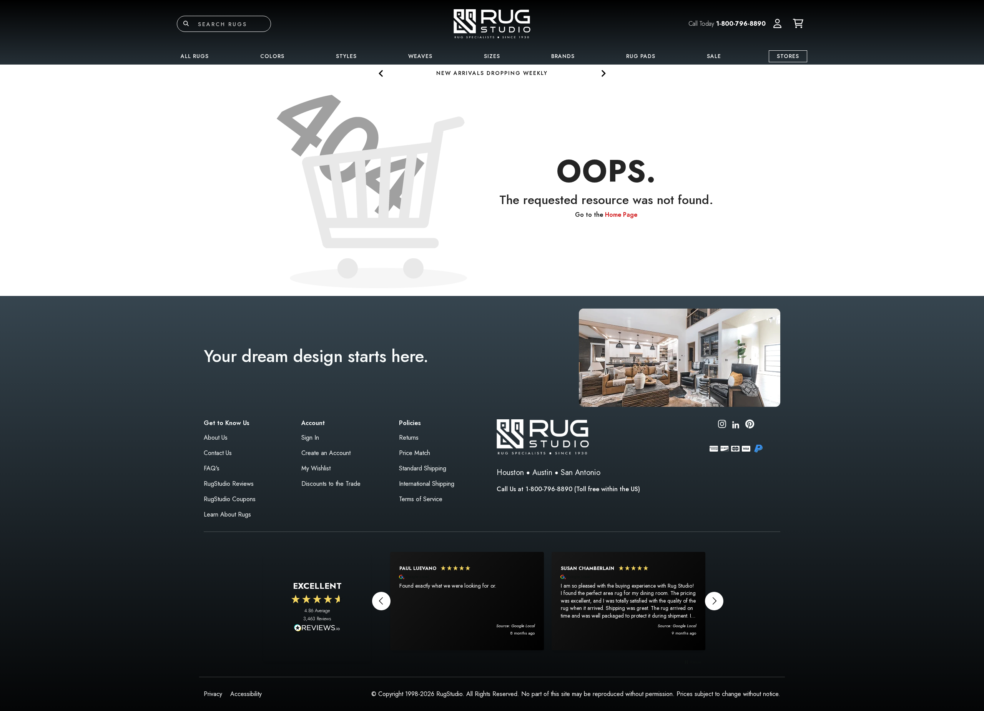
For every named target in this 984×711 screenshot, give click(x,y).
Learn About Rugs (227, 514)
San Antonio (580, 472)
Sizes (492, 56)
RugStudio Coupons (230, 499)
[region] (548, 601)
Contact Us (218, 453)
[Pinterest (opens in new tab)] (749, 425)
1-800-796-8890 (741, 23)
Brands (563, 56)
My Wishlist (316, 468)
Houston (510, 472)
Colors (272, 56)
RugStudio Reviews (229, 483)
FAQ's (211, 468)
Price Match (414, 453)
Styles (346, 56)
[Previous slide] (381, 73)
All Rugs (195, 56)
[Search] (186, 24)
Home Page (621, 214)
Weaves (420, 56)
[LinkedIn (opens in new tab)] (735, 423)
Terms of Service (420, 499)
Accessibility (246, 693)
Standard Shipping (422, 468)
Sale (714, 56)
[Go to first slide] (603, 73)
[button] (777, 24)
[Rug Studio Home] (492, 23)
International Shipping (426, 483)
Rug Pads (640, 56)
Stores (788, 56)
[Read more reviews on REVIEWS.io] (317, 628)
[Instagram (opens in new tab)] (722, 425)
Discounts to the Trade (331, 483)
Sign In (310, 437)
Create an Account (326, 453)
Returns (409, 437)
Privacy (213, 693)
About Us (216, 437)
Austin (542, 472)
